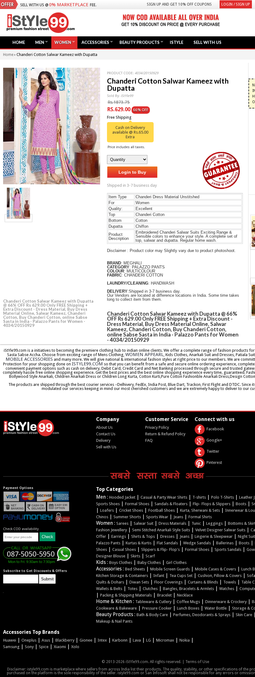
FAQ (149, 440)
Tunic (196, 523)
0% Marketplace (68, 4)
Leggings (214, 523)
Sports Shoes (108, 503)
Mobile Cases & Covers (215, 569)
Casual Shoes (124, 549)
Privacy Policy (157, 427)
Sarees (122, 523)
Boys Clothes (120, 562)
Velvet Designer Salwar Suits (220, 530)
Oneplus (28, 640)
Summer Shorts (127, 517)
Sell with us (207, 42)
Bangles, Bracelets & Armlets (188, 588)
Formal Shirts (200, 517)
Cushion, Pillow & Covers (220, 575)
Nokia (184, 640)
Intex (102, 640)
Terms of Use (197, 661)
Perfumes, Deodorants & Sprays (201, 614)
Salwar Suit (143, 523)
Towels (229, 582)
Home (18, 42)
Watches (226, 588)
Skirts (135, 556)
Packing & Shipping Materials (126, 595)
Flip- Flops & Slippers (211, 503)
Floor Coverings (168, 582)
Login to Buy (132, 172)
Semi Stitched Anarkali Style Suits (161, 530)
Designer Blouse (110, 556)
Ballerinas (225, 543)
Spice (44, 646)
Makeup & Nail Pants (114, 621)
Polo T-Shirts (222, 497)
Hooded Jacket (122, 497)
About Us (104, 427)
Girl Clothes (176, 562)
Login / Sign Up (235, 4)
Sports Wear (157, 517)
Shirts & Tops (143, 536)
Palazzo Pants (108, 543)
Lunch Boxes (188, 608)
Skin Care (244, 614)
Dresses (167, 536)
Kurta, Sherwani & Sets (200, 510)
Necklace (185, 595)
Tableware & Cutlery (153, 601)
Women (61, 42)
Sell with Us (106, 447)
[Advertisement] (49, 259)
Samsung (11, 646)
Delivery (103, 440)
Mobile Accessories (29, 359)
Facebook (215, 429)
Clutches (150, 588)
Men (38, 42)
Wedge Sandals (197, 543)
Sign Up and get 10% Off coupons (179, 4)
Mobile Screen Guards (170, 569)
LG (148, 640)
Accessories (93, 42)
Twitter (212, 451)
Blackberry (64, 640)
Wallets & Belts (109, 588)
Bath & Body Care (152, 614)
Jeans (178, 517)
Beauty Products (138, 42)
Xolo (75, 646)
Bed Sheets (135, 569)
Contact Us (105, 434)
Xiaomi (60, 646)
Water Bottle (216, 608)
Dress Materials (172, 523)
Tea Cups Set (180, 575)
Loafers (107, 510)
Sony (29, 646)
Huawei (9, 640)
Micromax (165, 640)
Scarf (150, 556)
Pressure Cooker (157, 608)
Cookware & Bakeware (116, 608)
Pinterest (214, 462)
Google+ (214, 440)
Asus (46, 640)
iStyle (176, 42)
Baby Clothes (149, 562)
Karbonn (120, 640)
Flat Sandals (167, 543)
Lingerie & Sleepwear (214, 536)
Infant (158, 575)
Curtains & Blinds (203, 582)
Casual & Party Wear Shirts (164, 497)
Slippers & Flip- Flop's (160, 549)
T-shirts (199, 497)
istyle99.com (87, 364)
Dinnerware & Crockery (226, 601)
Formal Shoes (137, 503)
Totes (132, 588)
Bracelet (164, 595)
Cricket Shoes (131, 510)
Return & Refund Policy (165, 434)
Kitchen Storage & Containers (122, 575)
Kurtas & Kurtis (138, 543)
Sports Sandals (228, 549)
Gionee (86, 640)
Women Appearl (144, 354)
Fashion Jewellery (111, 530)
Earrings (118, 536)
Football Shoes (161, 510)
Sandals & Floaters (171, 503)
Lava (137, 640)
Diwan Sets (139, 582)
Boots (241, 503)
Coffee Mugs (188, 601)
